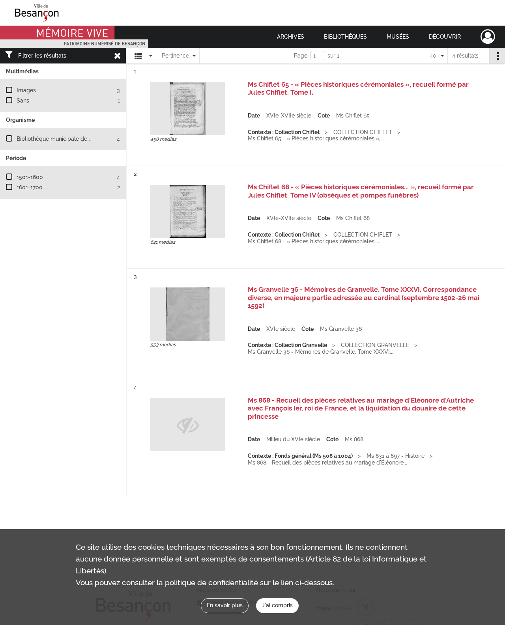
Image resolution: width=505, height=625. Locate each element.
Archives (290, 37)
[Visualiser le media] (187, 108)
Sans (23, 100)
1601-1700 (30, 187)
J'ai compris (277, 605)
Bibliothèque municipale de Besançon (65, 139)
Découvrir (445, 37)
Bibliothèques (345, 37)
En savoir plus (225, 605)
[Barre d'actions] (497, 55)
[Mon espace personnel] (488, 37)
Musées (398, 37)
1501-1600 (30, 177)
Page (300, 55)
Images (26, 90)
